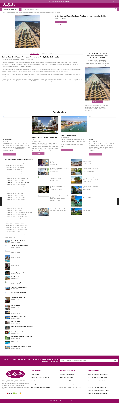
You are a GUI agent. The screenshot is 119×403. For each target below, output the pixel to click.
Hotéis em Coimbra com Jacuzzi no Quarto (98, 390)
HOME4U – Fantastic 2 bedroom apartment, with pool (44, 138)
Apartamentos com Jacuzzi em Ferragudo (16, 191)
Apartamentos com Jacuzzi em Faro (15, 188)
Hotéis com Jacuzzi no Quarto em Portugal (15, 234)
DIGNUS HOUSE (15, 277)
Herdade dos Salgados (17, 282)
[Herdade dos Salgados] (7, 283)
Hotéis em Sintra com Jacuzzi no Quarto (98, 381)
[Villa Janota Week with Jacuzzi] (7, 288)
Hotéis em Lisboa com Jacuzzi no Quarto (98, 374)
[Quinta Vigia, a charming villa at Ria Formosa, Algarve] (7, 273)
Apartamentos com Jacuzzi (66, 377)
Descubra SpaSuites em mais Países (40, 377)
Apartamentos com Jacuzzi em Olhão (15, 195)
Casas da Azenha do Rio (17, 331)
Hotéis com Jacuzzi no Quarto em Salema (59, 177)
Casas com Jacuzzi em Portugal (13, 231)
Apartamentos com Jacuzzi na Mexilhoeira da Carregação (19, 212)
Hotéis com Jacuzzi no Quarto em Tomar (92, 160)
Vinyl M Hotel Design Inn (56, 189)
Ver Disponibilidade (97, 101)
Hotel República (87, 161)
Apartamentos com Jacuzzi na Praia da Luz (16, 214)
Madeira (72, 5)
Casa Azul (91, 139)
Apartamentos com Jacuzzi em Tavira (15, 203)
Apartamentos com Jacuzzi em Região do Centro (16, 225)
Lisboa (41, 5)
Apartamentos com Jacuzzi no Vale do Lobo (16, 221)
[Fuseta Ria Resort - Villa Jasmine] (7, 241)
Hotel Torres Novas (55, 162)
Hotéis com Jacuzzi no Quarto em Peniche (59, 168)
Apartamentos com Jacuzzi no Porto (58, 208)
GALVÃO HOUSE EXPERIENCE (18, 292)
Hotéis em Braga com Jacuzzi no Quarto (98, 387)
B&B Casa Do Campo (55, 170)
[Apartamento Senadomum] (7, 300)
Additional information (47, 53)
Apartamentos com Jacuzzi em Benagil (15, 180)
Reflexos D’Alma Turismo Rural (90, 179)
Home (36, 5)
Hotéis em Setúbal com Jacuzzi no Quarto (98, 393)
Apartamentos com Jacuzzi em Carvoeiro (16, 184)
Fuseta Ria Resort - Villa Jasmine (20, 240)
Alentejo (65, 5)
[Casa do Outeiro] (7, 307)
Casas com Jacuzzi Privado (66, 381)
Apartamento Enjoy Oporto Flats (58, 210)
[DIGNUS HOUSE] (7, 278)
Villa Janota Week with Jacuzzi (19, 287)
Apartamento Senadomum (18, 297)
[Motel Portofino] (7, 322)
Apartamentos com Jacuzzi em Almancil (15, 173)
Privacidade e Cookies (36, 381)
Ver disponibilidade (61, 22)
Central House (15, 251)
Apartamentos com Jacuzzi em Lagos (15, 193)
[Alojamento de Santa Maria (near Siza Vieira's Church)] (7, 266)
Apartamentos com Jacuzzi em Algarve (31, 12)
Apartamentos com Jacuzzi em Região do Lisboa (16, 227)
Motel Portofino (15, 321)
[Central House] (7, 252)
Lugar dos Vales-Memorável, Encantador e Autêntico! (22, 326)
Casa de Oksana (87, 197)
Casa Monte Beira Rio (17, 312)
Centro (53, 5)
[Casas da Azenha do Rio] (7, 332)
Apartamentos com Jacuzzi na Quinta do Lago (17, 216)
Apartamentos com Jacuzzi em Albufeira (16, 171)
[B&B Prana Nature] (7, 342)
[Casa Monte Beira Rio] (7, 312)
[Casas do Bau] (7, 258)
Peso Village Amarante (88, 171)
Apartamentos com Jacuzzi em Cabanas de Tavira (50, 12)
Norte (46, 5)
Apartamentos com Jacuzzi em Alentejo (15, 167)
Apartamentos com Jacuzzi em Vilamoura (16, 206)
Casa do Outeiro (15, 305)
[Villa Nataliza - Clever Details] (7, 317)
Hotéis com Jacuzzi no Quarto (67, 374)
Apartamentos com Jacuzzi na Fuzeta (15, 208)
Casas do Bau (14, 256)
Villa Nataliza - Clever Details (18, 316)
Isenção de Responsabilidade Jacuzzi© (40, 387)
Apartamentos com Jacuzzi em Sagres (15, 201)
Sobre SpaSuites (35, 374)
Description (34, 53)
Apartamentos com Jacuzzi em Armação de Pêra (17, 178)
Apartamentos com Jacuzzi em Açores (14, 165)
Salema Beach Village (55, 178)
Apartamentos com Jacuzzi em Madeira (15, 223)
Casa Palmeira (86, 210)
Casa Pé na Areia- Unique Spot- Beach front (22, 346)
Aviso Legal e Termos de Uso (38, 384)
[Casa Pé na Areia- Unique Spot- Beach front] (7, 347)
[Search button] (115, 9)
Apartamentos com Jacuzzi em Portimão (16, 197)
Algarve (59, 5)
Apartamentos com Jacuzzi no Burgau (15, 218)
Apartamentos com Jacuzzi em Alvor (15, 176)
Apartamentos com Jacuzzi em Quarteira (16, 199)
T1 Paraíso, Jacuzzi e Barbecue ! (19, 245)
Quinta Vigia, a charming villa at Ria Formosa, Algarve (22, 272)
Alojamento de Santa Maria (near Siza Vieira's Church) (22, 264)
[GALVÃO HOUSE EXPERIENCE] (7, 293)
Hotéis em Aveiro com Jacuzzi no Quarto (98, 384)
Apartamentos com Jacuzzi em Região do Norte (16, 229)
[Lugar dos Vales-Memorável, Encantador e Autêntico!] (7, 327)
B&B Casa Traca (86, 189)
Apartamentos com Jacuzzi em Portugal (14, 12)
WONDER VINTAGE (7, 139)
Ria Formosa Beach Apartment (68, 135)
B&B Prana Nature (16, 341)
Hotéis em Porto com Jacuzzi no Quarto (97, 377)
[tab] (34, 53)
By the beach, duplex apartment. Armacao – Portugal (58, 199)
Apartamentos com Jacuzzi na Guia (14, 210)
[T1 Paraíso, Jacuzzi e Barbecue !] (7, 247)
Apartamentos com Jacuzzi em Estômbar (16, 186)
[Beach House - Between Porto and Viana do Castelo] (7, 338)
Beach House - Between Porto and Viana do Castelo (22, 336)
